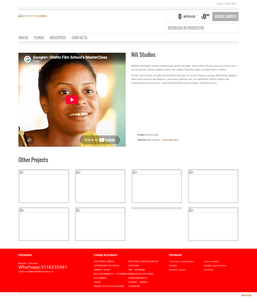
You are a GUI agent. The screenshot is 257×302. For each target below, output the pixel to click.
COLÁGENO (134, 286)
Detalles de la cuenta (215, 265)
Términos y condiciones (181, 261)
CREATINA (133, 265)
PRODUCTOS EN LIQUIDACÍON (109, 286)
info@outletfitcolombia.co (39, 271)
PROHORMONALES (137, 278)
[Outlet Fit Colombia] (32, 15)
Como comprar (211, 261)
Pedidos (173, 265)
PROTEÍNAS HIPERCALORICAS (143, 261)
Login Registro (226, 4)
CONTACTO (79, 37)
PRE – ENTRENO (136, 269)
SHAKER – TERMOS (138, 282)
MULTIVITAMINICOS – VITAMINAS (111, 274)
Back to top (246, 295)
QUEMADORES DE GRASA (106, 265)
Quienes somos (177, 269)
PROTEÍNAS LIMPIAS (104, 261)
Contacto (208, 269)
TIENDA (39, 37)
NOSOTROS (58, 37)
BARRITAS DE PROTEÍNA (140, 274)
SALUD (97, 282)
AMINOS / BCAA (102, 269)
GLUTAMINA (100, 278)
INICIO (23, 37)
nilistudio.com (170, 139)
